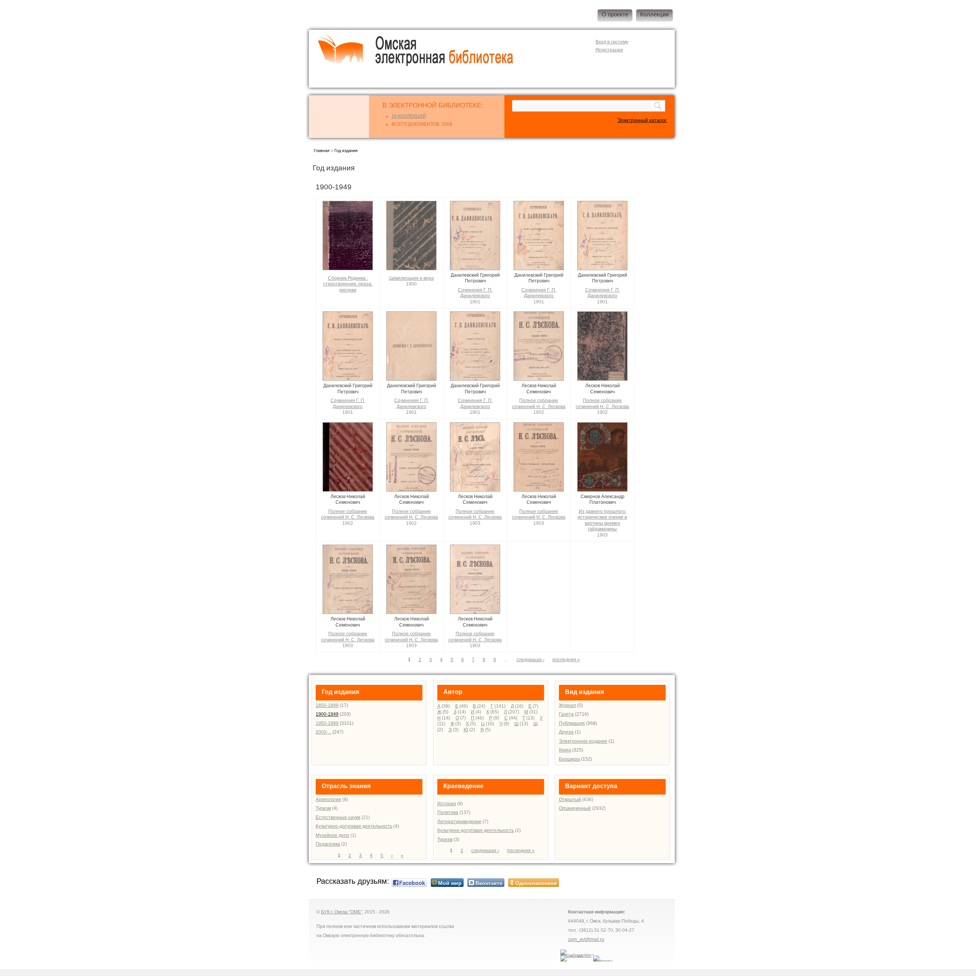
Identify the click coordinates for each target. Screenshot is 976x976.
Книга (565, 750)
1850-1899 (327, 705)
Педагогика (328, 844)
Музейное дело (332, 835)
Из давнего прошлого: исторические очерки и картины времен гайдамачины (602, 520)
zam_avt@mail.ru (586, 939)
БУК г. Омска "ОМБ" (341, 912)
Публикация (572, 723)
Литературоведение (459, 821)
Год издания (346, 150)
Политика (447, 812)
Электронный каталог (642, 120)
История (446, 803)
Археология (328, 799)
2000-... (323, 732)
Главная (321, 150)
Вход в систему (612, 42)
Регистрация (609, 50)
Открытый (570, 799)
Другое (566, 732)
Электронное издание (583, 741)
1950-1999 (327, 723)
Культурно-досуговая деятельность (354, 826)
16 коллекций (409, 116)
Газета (566, 714)
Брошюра (569, 759)
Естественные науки (338, 817)
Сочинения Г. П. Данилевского (475, 293)
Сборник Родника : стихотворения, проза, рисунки (347, 284)
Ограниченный (575, 808)
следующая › (530, 659)
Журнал (567, 705)
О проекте (615, 14)
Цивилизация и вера (411, 278)
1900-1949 (327, 714)
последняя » (566, 659)
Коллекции (654, 14)
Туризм (323, 808)
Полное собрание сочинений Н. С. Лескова (538, 403)
